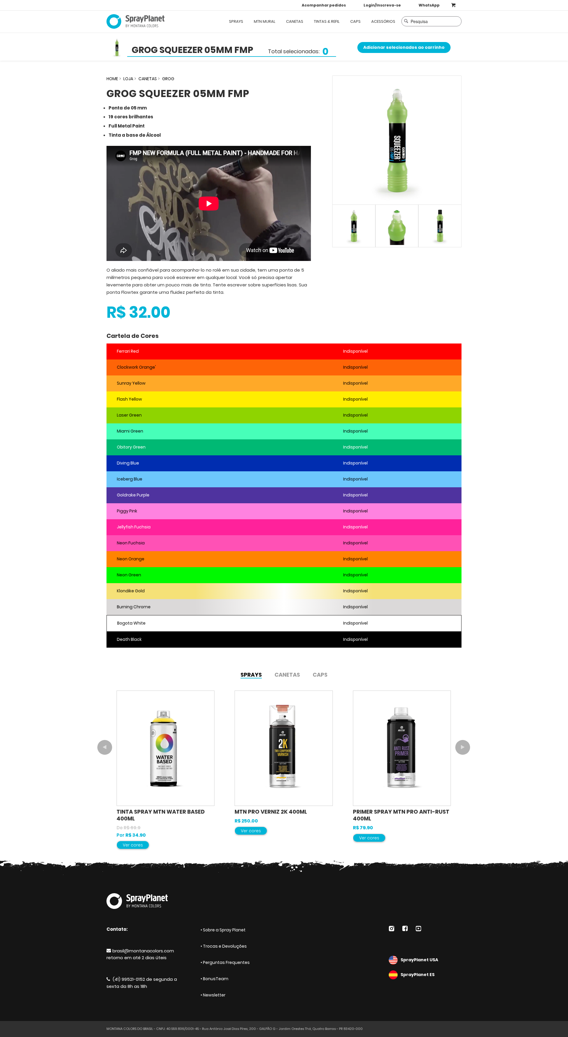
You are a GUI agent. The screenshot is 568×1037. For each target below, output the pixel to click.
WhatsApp (429, 5)
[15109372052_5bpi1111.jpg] (397, 226)
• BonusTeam (214, 979)
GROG (168, 79)
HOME (112, 79)
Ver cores (133, 845)
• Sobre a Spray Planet (223, 930)
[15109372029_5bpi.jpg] (397, 140)
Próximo (462, 747)
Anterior (104, 747)
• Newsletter (213, 995)
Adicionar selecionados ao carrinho (404, 47)
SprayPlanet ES (418, 975)
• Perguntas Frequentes (225, 962)
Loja (128, 79)
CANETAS (147, 79)
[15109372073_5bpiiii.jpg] (440, 226)
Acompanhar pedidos (324, 5)
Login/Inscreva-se (382, 5)
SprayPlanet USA (419, 960)
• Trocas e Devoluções (224, 946)
